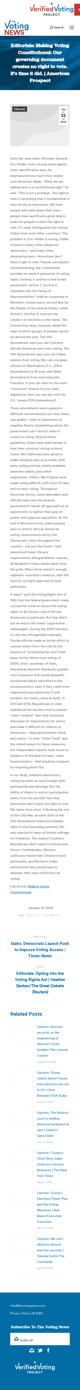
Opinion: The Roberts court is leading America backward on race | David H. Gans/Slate (53, 1124)
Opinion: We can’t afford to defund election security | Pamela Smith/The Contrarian (51, 1250)
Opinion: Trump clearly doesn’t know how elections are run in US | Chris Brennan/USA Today (53, 1084)
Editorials (19, 109)
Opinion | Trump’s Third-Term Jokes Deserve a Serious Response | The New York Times (52, 1164)
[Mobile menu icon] (72, 27)
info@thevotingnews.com (27, 1306)
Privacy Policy (20, 1313)
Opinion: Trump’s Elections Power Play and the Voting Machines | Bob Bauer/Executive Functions (52, 1207)
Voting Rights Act (51, 915)
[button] (57, 27)
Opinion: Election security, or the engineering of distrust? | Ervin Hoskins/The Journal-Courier (53, 1041)
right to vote (33, 915)
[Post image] (21, 1033)
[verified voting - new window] (51, 16)
